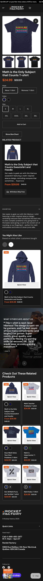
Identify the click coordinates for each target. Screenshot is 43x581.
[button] (3, 8)
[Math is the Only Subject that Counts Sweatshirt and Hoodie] (21, 170)
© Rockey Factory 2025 (10, 519)
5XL (35, 116)
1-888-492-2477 (14, 536)
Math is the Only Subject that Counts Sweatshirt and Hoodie (18, 298)
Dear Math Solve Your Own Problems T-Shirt (10, 455)
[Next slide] (11, 244)
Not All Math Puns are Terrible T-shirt (11, 493)
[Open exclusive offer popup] (7, 574)
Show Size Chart (12, 134)
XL (28, 109)
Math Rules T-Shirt (31, 492)
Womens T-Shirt (27, 90)
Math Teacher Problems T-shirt (30, 404)
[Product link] (12, 445)
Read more (20, 181)
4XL (26, 116)
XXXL (16, 116)
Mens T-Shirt (10, 90)
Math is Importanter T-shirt (29, 455)
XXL (6, 116)
